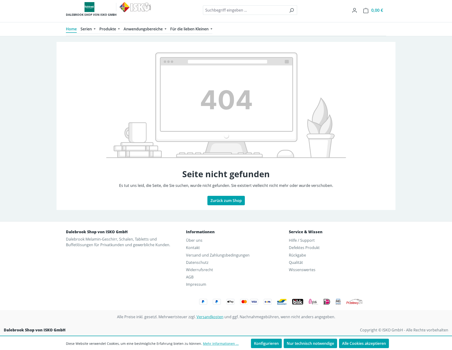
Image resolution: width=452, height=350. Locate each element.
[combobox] (244, 10)
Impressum (196, 284)
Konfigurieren (266, 343)
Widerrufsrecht (199, 269)
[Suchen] (291, 10)
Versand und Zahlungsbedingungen (218, 255)
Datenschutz (197, 262)
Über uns (194, 240)
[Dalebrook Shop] (89, 7)
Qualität (296, 262)
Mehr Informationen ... (221, 343)
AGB (190, 277)
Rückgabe (297, 255)
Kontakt (193, 247)
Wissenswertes (302, 269)
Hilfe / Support (302, 240)
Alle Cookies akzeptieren (364, 343)
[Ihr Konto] (354, 10)
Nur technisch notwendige (310, 343)
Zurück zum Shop (226, 200)
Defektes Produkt (304, 247)
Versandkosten (210, 316)
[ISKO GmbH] (135, 7)
